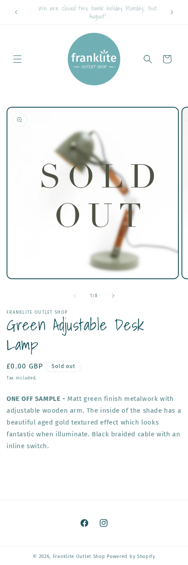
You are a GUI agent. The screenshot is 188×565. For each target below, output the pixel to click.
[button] (17, 59)
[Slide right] (113, 295)
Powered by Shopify (131, 556)
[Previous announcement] (16, 12)
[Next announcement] (171, 12)
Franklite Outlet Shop (79, 556)
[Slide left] (74, 295)
